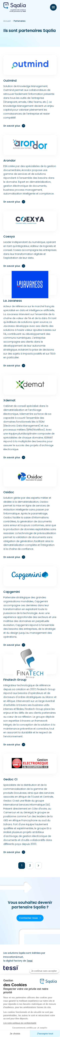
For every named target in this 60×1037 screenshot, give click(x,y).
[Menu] (53, 7)
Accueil (7, 21)
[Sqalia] (14, 7)
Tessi (29, 960)
